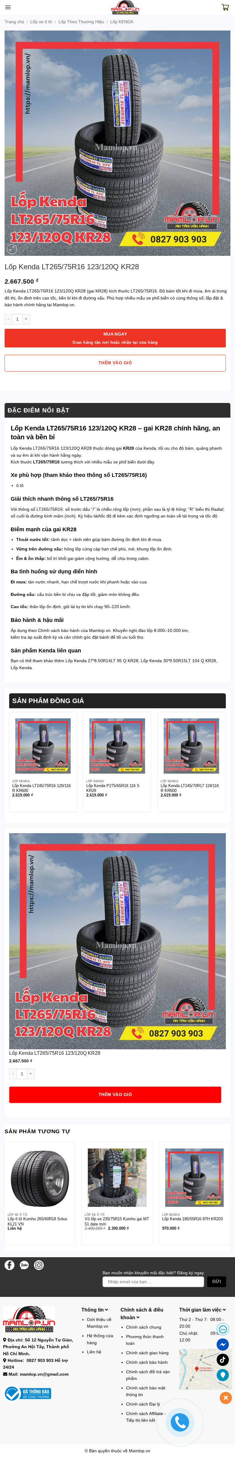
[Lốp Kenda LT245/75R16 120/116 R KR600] (43, 746)
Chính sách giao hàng (147, 1352)
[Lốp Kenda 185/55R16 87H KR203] (194, 1177)
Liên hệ (94, 1351)
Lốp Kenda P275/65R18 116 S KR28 (113, 788)
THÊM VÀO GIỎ (115, 363)
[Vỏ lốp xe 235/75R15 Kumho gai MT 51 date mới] (117, 1177)
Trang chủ (14, 21)
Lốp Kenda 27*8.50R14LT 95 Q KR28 (101, 660)
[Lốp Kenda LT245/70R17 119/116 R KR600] (191, 746)
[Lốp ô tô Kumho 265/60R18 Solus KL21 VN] (40, 1177)
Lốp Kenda (21, 667)
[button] (8, 7)
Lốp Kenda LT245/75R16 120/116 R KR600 (41, 788)
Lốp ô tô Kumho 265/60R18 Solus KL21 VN (37, 1221)
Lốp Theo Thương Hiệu (81, 21)
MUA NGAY (115, 338)
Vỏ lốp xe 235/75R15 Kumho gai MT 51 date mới (117, 1221)
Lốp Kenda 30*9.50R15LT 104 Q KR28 (178, 660)
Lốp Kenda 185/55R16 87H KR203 (192, 1219)
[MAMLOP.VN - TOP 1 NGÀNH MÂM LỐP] (125, 7)
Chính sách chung (143, 1327)
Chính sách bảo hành (59, 630)
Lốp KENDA (121, 21)
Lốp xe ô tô (41, 21)
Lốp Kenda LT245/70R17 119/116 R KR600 (190, 788)
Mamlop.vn (139, 1450)
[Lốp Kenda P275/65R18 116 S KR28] (117, 746)
